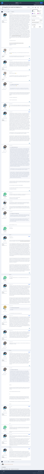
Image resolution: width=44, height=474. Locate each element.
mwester (5, 107)
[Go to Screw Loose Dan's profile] (37, 10)
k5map (5, 52)
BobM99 (38, 22)
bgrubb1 (36, 22)
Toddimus (5, 204)
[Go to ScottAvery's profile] (5, 277)
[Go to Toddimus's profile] (5, 202)
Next (8, 461)
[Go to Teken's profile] (5, 83)
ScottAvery (5, 429)
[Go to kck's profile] (5, 14)
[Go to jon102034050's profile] (5, 194)
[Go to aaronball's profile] (32, 13)
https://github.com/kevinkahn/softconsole (16, 35)
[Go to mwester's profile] (5, 105)
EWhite (32, 22)
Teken (5, 86)
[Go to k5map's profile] (5, 50)
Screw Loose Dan (40, 11)
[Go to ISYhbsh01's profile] (5, 307)
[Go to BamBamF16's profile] (37, 13)
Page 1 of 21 (12, 461)
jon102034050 (5, 196)
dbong (34, 22)
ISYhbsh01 (5, 309)
